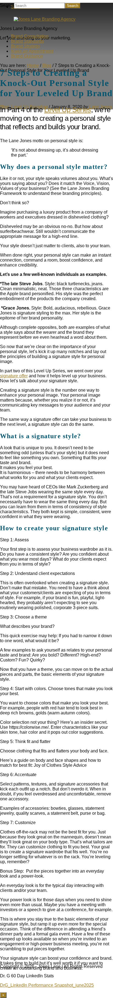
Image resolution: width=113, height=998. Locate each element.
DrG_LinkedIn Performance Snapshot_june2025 (47, 985)
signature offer (14, 375)
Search (7, 5)
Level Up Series (67, 110)
